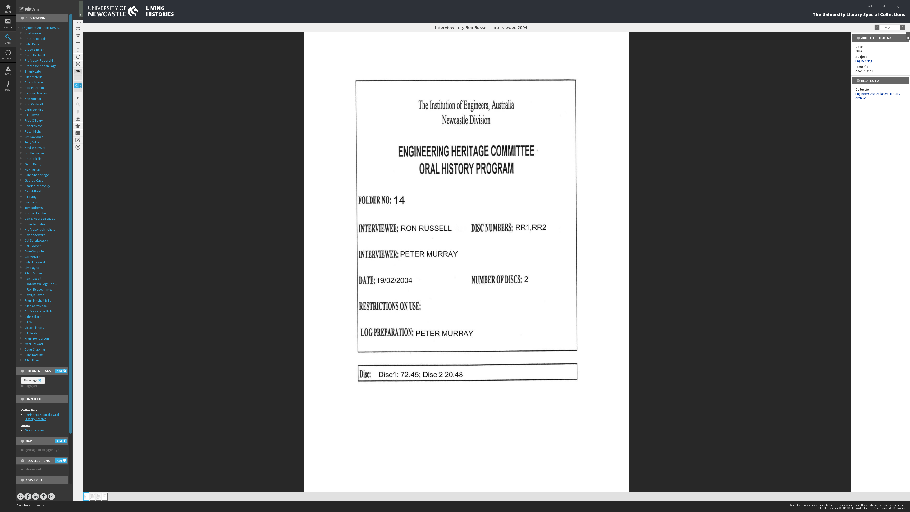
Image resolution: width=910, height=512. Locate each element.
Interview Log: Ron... (42, 284)
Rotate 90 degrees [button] (78, 56)
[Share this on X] (20, 494)
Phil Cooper (33, 246)
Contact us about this (78, 133)
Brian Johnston (35, 224)
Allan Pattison (34, 273)
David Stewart (35, 235)
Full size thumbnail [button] (78, 28)
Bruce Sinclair (34, 49)
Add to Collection (78, 125)
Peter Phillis (33, 158)
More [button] (8, 89)
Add (59, 371)
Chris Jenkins (34, 109)
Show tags (30, 380)
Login (8, 74)
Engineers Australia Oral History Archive (42, 416)
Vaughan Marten (36, 93)
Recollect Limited (863, 508)
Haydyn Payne (34, 295)
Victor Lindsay (34, 327)
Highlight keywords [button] (78, 111)
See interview (35, 430)
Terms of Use (38, 505)
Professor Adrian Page (41, 66)
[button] (78, 85)
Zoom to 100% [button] (78, 64)
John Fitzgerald (36, 262)
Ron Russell (33, 278)
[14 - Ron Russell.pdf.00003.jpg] (98, 497)
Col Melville (33, 257)
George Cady (34, 180)
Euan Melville (34, 77)
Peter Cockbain (35, 39)
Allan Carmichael (36, 306)
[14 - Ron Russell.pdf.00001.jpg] (86, 496)
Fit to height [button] (78, 49)
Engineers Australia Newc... (41, 28)
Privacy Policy (23, 505)
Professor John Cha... (40, 229)
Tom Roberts (34, 208)
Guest (882, 6)
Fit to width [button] (78, 42)
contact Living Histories (858, 505)
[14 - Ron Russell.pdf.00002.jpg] (92, 497)
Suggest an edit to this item (21, 9)
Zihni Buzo (32, 360)
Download (78, 118)
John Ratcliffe (34, 355)
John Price (32, 44)
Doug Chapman (35, 349)
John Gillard (33, 317)
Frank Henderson (37, 338)
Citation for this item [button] (78, 147)
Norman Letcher (36, 213)
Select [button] (897, 27)
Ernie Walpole (34, 251)
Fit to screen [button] (78, 35)
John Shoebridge (37, 175)
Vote (33, 9)
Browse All (8, 27)
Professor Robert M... (40, 60)
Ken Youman (33, 98)
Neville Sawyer (35, 148)
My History (8, 58)
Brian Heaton (34, 71)
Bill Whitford (33, 322)
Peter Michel (33, 131)
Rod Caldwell (34, 104)
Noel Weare (33, 33)
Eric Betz (31, 202)
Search (8, 43)
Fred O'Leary (34, 120)
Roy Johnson (34, 82)
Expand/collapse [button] (908, 36)
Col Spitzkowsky (36, 240)
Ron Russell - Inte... (40, 289)
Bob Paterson (34, 88)
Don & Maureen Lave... (40, 218)
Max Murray (33, 169)
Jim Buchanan (34, 153)
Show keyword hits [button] (78, 104)
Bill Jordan (32, 333)
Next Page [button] (902, 27)
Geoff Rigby (33, 164)
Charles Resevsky (37, 186)
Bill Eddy (30, 197)
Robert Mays (34, 126)
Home (8, 11)
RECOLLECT (820, 508)
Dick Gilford (33, 191)
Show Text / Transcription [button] (78, 97)
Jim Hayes (32, 267)
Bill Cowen (32, 115)
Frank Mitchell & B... (38, 300)
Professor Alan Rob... (39, 311)
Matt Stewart (34, 344)
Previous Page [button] (877, 27)
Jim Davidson (34, 137)
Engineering (863, 61)
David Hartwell (35, 55)
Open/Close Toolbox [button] (81, 9)
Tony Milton (33, 142)
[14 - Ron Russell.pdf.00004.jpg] (105, 497)
